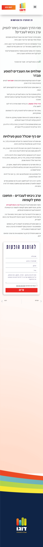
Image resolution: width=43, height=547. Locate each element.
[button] (35, 7)
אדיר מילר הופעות (34, 104)
